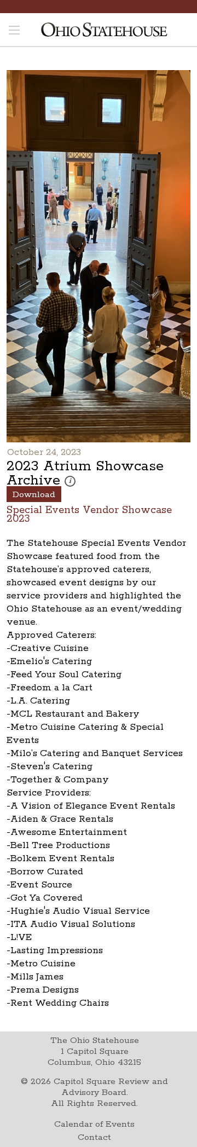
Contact (94, 1137)
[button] (70, 481)
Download (34, 494)
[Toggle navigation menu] (14, 31)
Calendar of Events (94, 1124)
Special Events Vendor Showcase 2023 (89, 513)
